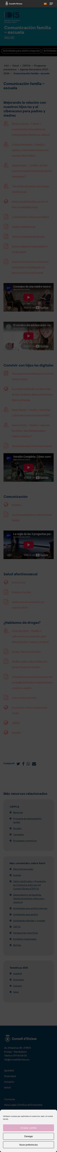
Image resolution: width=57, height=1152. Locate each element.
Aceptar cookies (29, 1128)
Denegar (28, 1136)
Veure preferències (28, 1144)
